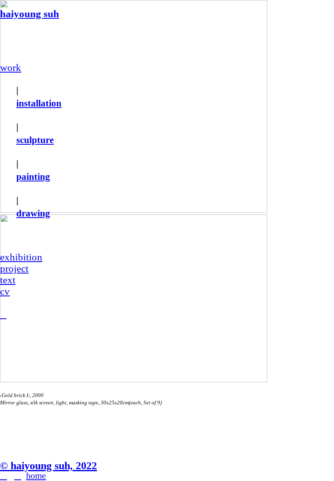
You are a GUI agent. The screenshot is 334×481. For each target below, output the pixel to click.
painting (33, 176)
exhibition (21, 257)
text (7, 279)
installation (39, 103)
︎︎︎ (17, 476)
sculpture (35, 140)
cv (5, 291)
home (36, 476)
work (10, 67)
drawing (33, 213)
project (14, 268)
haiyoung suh (29, 13)
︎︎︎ (3, 476)
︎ (3, 314)
